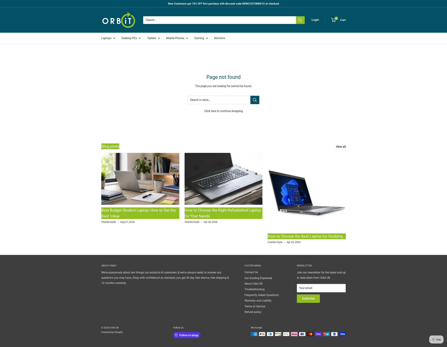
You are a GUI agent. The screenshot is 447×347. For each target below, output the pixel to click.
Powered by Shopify (112, 332)
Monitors (219, 38)
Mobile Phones (175, 38)
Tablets (151, 38)
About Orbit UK (253, 283)
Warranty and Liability (258, 300)
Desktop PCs (129, 38)
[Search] (300, 20)
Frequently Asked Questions (261, 295)
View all (341, 146)
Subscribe (308, 298)
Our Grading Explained (258, 278)
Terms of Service (254, 306)
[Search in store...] (254, 100)
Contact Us (251, 272)
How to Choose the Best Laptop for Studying (305, 236)
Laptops (106, 38)
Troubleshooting (254, 289)
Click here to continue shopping (223, 111)
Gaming (199, 38)
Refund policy (252, 312)
